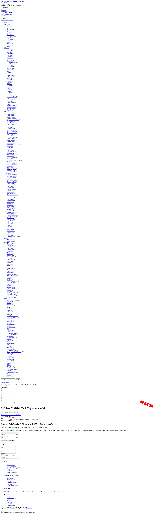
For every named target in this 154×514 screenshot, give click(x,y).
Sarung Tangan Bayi (12, 212)
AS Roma (9, 84)
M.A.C (9, 373)
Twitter (9, 501)
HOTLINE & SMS (6, 4)
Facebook (9, 502)
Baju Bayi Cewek (11, 176)
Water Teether (10, 184)
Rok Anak (9, 127)
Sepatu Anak (10, 134)
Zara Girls (9, 347)
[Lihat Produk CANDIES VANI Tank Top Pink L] (1, 398)
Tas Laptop (10, 254)
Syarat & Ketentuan (12, 472)
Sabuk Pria (10, 76)
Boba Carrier (10, 357)
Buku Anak (10, 167)
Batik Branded (10, 35)
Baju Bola (9, 79)
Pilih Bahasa (4, 11)
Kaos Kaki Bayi (11, 210)
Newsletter (10, 484)
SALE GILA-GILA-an (12, 1)
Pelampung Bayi (11, 208)
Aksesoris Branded (12, 372)
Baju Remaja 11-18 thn (13, 120)
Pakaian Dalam (11, 45)
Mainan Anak (10, 282)
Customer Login (5, 382)
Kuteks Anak (10, 172)
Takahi (9, 365)
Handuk (9, 284)
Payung (9, 278)
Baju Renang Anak (12, 131)
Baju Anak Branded (12, 334)
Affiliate (9, 481)
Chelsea (9, 88)
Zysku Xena (10, 306)
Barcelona (9, 85)
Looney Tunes (10, 330)
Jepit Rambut (10, 277)
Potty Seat (9, 190)
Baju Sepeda (10, 65)
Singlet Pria (10, 53)
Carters (9, 342)
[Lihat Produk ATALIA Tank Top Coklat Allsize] (1, 396)
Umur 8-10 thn (11, 118)
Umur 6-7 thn (10, 117)
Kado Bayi (10, 213)
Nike (8, 344)
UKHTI (9, 311)
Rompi (9, 46)
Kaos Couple (10, 239)
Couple (6, 238)
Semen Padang (11, 102)
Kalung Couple (11, 241)
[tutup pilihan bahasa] (3, 15)
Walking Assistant (11, 216)
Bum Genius (10, 223)
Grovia (9, 226)
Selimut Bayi (10, 202)
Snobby (9, 353)
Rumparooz (10, 232)
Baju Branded (11, 491)
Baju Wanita (7, 24)
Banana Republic (11, 327)
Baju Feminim (8, 385)
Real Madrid (10, 101)
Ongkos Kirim (10, 470)
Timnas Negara (11, 108)
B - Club (9, 303)
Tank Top (16, 385)
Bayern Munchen (11, 86)
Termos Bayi (10, 193)
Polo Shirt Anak (11, 151)
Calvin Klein (10, 320)
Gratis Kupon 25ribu (12, 485)
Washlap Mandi (11, 189)
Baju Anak (6, 111)
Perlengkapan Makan (12, 197)
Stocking (9, 262)
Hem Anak (10, 146)
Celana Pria (10, 61)
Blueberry (9, 222)
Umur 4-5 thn (10, 115)
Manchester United (12, 97)
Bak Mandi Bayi (11, 192)
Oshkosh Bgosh (11, 337)
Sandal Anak (10, 268)
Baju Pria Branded (11, 317)
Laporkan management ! (7, 20)
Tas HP (9, 78)
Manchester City (11, 94)
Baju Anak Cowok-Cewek (14, 160)
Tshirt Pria (9, 52)
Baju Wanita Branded (12, 300)
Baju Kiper (10, 110)
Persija (8, 98)
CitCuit (9, 301)
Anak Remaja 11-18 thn (13, 144)
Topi (8, 71)
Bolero (9, 40)
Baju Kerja (10, 39)
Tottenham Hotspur (12, 105)
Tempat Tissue (10, 272)
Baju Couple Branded (12, 369)
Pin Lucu (9, 251)
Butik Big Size (34, 491)
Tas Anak (9, 161)
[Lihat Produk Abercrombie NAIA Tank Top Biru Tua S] (1, 394)
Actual (8, 313)
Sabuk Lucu (10, 259)
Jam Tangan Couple (12, 295)
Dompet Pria (10, 72)
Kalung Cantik (11, 245)
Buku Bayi (10, 199)
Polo (8, 329)
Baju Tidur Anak (11, 164)
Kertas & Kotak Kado (12, 275)
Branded (6, 298)
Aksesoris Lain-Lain (12, 281)
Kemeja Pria (10, 50)
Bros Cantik (10, 246)
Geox (8, 346)
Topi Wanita (10, 264)
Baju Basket (10, 63)
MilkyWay (9, 308)
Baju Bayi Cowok (11, 177)
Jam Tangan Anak (11, 294)
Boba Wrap (10, 359)
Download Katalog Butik (13, 468)
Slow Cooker (10, 206)
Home (5, 22)
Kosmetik (9, 248)
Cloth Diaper (10, 218)
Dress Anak (10, 124)
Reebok (9, 375)
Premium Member (11, 482)
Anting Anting (10, 249)
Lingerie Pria (10, 68)
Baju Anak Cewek (11, 112)
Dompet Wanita (11, 257)
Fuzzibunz (9, 225)
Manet (8, 307)
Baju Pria (6, 48)
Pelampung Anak (11, 169)
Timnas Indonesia (11, 107)
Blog (8, 499)
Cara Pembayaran (11, 466)
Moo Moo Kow (11, 231)
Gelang (9, 258)
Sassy (8, 356)
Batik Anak (10, 123)
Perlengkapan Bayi (8, 173)
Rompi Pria (10, 58)
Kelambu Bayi (10, 205)
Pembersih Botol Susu (12, 179)
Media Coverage (11, 498)
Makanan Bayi (11, 209)
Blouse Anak (10, 121)
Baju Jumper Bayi (11, 180)
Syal (8, 252)
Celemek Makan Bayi (12, 195)
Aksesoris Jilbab (11, 269)
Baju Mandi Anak (11, 163)
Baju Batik (10, 38)
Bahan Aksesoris (11, 297)
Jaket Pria (9, 56)
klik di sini (16, 419)
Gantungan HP (11, 288)
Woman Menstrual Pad (13, 236)
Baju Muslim (10, 29)
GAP (8, 323)
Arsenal (9, 82)
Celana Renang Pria (12, 62)
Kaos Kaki (10, 74)
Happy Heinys (10, 229)
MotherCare (10, 366)
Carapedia (9, 503)
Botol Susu (10, 183)
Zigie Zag (9, 235)
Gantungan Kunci (11, 274)
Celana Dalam (10, 135)
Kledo (12, 508)
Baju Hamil (41, 491)
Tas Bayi (9, 203)
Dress (8, 42)
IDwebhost (29, 508)
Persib (8, 104)
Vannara (9, 304)
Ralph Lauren (10, 349)
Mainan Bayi (10, 200)
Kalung (6, 491)
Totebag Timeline (11, 479)
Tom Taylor (10, 321)
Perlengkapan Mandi (12, 215)
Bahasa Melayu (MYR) (7, 13)
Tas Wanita (10, 255)
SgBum (9, 233)
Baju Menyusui (49, 491)
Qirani (8, 310)
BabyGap (9, 336)
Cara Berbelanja (11, 465)
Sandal (9, 265)
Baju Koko (10, 66)
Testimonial (10, 478)
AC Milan (9, 81)
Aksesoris (6, 242)
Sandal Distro (10, 75)
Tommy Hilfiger (11, 324)
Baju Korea (10, 26)
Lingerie (9, 32)
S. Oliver (9, 331)
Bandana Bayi (10, 187)
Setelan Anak (10, 154)
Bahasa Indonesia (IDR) (7, 14)
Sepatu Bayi (10, 186)
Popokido (9, 220)
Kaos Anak (10, 150)
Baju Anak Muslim (12, 133)
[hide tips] (3, 10)
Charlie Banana (11, 219)
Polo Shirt (9, 55)
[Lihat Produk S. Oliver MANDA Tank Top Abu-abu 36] (1, 390)
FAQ (8, 469)
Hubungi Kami (11, 505)
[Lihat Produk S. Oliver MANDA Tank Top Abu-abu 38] (1, 389)
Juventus (9, 91)
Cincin (8, 261)
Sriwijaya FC (10, 99)
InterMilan (9, 89)
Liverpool (9, 92)
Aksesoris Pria (10, 69)
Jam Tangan (10, 290)
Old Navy (9, 326)
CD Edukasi (10, 166)
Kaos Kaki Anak (11, 170)
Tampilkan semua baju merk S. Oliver (11, 415)
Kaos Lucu (10, 43)
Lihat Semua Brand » (12, 316)
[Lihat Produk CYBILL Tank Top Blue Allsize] (1, 397)
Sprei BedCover (11, 287)
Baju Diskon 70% (11, 36)
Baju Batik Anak (11, 130)
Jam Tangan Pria (11, 291)
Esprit (8, 314)
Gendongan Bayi (11, 182)
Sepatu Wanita (10, 271)
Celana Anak (10, 128)
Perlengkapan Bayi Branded (14, 352)
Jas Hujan (9, 280)
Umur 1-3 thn (10, 114)
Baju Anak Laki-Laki (12, 137)
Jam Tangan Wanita (12, 293)
